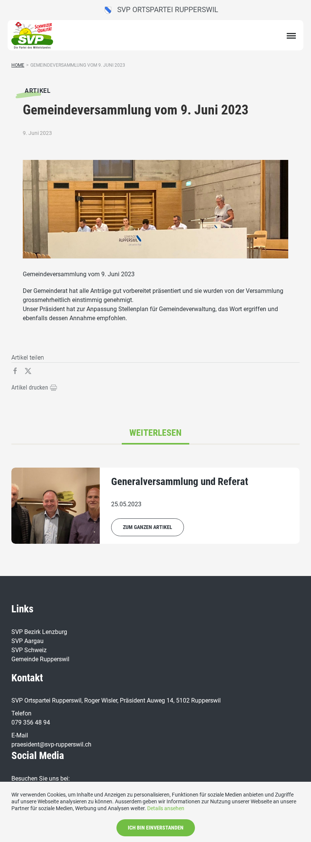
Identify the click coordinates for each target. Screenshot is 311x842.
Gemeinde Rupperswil (40, 659)
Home (17, 65)
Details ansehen (165, 808)
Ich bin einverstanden (156, 828)
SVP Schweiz (29, 650)
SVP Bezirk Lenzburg (39, 631)
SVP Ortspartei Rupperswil (165, 9)
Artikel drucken (30, 387)
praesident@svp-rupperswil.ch (51, 744)
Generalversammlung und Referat (179, 482)
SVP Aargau (27, 641)
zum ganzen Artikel (147, 527)
